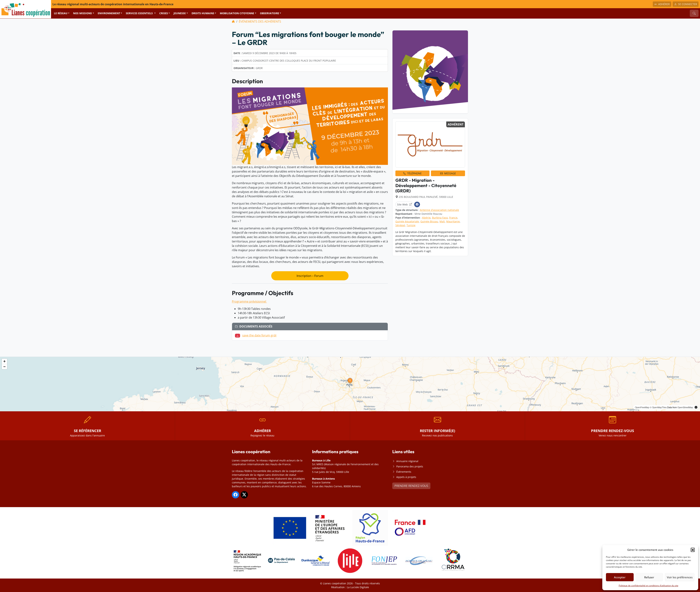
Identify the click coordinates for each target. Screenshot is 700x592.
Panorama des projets (409, 466)
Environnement (109, 13)
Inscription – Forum (310, 276)
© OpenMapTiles (658, 407)
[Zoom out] (4, 366)
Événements (403, 471)
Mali (442, 221)
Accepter (619, 577)
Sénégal (400, 225)
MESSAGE (450, 173)
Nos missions (82, 13)
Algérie (426, 217)
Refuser (649, 577)
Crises (163, 13)
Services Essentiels (139, 13)
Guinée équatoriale (407, 221)
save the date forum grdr (259, 335)
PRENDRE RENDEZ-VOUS (411, 486)
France (453, 217)
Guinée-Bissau (429, 221)
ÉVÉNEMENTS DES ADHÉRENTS (260, 21)
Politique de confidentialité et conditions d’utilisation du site (648, 585)
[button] (693, 550)
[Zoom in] (4, 361)
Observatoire (269, 13)
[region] (350, 384)
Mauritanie (453, 221)
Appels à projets (406, 477)
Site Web (402, 204)
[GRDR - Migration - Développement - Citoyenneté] (430, 144)
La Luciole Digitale (358, 587)
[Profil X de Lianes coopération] (244, 494)
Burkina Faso (440, 217)
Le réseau (60, 13)
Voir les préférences (680, 577)
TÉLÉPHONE (414, 173)
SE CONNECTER (687, 4)
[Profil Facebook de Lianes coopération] (235, 494)
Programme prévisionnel (249, 301)
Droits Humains (203, 13)
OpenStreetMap (685, 407)
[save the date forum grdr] (238, 335)
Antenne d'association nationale (439, 210)
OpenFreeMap (642, 407)
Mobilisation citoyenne (237, 13)
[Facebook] (417, 204)
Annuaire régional (407, 461)
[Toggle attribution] (696, 407)
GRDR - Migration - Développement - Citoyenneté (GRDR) (425, 185)
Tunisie (411, 225)
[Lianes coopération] (25, 9)
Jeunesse (180, 13)
